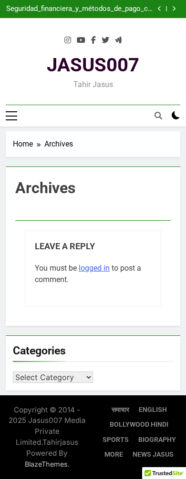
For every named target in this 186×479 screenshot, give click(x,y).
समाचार (120, 410)
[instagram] (68, 40)
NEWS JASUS (153, 454)
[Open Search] (158, 115)
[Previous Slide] (159, 9)
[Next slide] (173, 9)
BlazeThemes (46, 464)
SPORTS (116, 440)
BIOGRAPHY (157, 440)
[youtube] (81, 40)
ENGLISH (153, 410)
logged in (94, 268)
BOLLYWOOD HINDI (139, 424)
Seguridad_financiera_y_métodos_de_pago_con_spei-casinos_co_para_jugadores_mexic (80, 9)
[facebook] (93, 40)
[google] (118, 40)
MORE (113, 454)
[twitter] (105, 40)
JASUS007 (93, 65)
